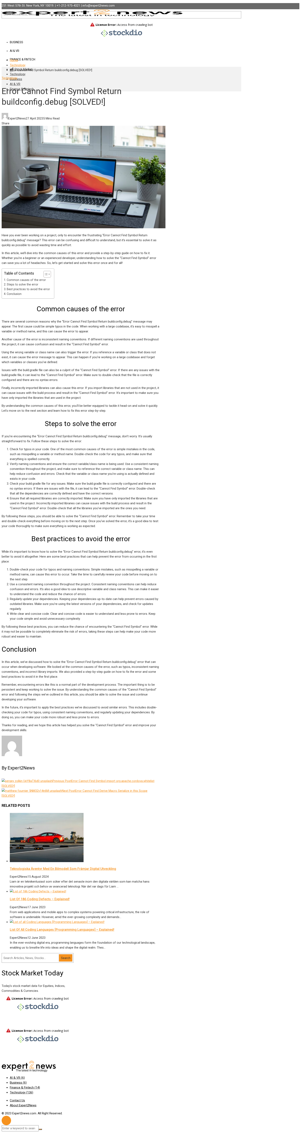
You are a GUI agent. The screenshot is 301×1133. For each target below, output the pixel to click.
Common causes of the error (26, 280)
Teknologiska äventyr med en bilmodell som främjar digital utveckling (63, 869)
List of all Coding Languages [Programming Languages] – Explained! (62, 930)
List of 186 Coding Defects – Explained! (40, 899)
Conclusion (14, 293)
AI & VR (15, 84)
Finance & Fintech (22, 59)
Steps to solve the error (22, 284)
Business (18, 1082)
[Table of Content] (47, 274)
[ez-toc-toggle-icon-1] (45, 274)
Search (65, 958)
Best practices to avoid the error (28, 289)
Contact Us (17, 1100)
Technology (17, 74)
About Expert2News (23, 1105)
